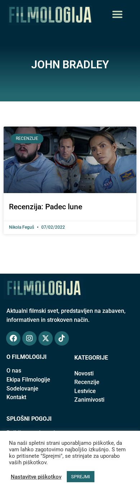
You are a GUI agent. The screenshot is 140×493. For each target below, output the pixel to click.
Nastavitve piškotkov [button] (36, 477)
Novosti (84, 373)
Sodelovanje (22, 388)
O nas (13, 370)
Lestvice (85, 391)
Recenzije (86, 382)
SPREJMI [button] (80, 476)
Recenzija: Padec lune (45, 206)
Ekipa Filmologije (28, 379)
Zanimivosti (89, 399)
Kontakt (16, 397)
